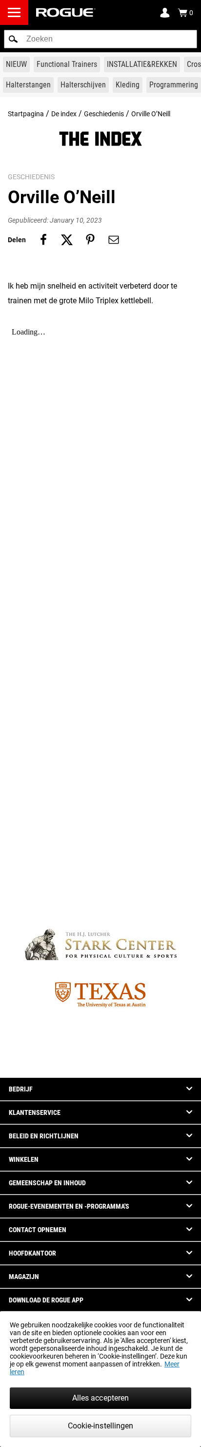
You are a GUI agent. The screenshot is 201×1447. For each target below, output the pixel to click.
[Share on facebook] (43, 240)
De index (64, 114)
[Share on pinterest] (90, 240)
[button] (13, 39)
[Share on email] (114, 240)
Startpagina (26, 114)
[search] (100, 39)
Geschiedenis (104, 114)
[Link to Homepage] (66, 12)
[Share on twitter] (67, 240)
